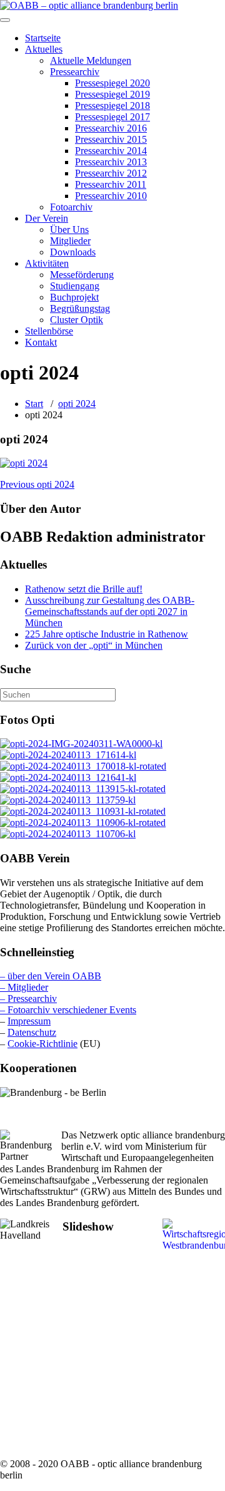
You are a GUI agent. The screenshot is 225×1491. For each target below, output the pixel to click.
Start (34, 403)
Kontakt (41, 342)
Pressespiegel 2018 (112, 105)
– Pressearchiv (28, 998)
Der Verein (46, 218)
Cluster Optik (76, 319)
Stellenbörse (49, 331)
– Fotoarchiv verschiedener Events (68, 1009)
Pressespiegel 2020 (112, 83)
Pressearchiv (74, 71)
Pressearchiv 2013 (111, 162)
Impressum (29, 1021)
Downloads (73, 252)
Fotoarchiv (71, 207)
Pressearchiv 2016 (111, 128)
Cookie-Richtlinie (43, 1043)
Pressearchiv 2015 (111, 139)
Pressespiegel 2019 (112, 94)
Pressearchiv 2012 (111, 173)
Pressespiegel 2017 (112, 116)
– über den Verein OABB (50, 976)
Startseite (43, 38)
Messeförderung (82, 274)
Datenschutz (32, 1032)
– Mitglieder (24, 987)
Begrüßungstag (80, 308)
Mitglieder (70, 240)
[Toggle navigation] (5, 20)
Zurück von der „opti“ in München (93, 645)
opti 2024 (77, 403)
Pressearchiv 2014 (111, 150)
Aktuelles (43, 49)
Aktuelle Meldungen (90, 60)
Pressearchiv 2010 (111, 195)
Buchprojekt (74, 297)
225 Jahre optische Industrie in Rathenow (106, 634)
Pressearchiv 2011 (110, 184)
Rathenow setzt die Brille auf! (83, 589)
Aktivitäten (47, 263)
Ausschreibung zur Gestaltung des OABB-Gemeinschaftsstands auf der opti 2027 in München (109, 611)
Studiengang (74, 286)
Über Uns (69, 229)
